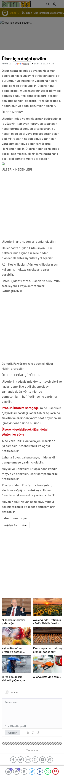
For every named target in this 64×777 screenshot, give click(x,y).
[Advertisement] (32, 206)
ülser (24, 525)
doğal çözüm (10, 525)
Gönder (12, 732)
